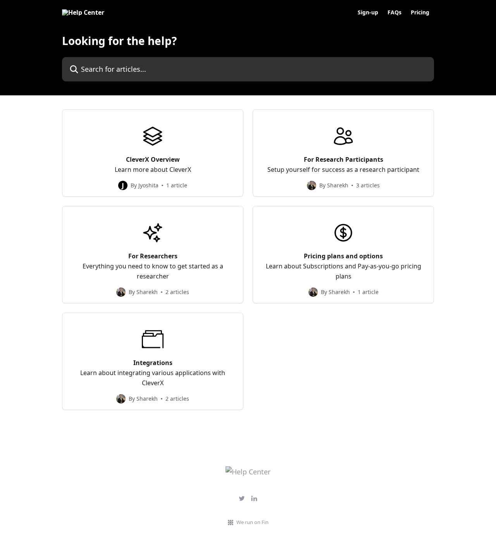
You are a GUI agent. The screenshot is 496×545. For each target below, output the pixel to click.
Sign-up (368, 12)
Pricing (420, 12)
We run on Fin (252, 522)
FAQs (394, 12)
